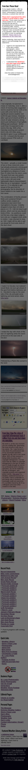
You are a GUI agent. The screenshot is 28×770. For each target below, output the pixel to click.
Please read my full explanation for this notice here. (12, 35)
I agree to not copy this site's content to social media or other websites (14, 79)
